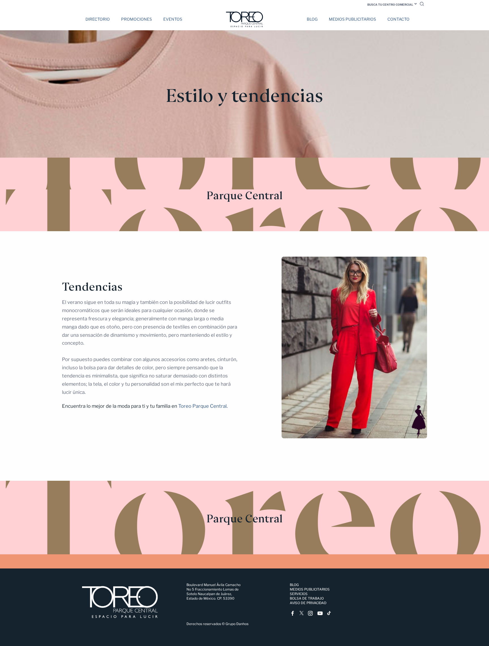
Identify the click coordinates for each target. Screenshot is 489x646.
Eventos (172, 19)
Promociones (136, 19)
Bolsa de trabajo (307, 598)
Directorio (97, 19)
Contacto (398, 19)
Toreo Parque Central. (203, 406)
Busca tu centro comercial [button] (390, 4)
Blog (312, 19)
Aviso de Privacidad (308, 603)
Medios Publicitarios (352, 19)
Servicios (299, 594)
